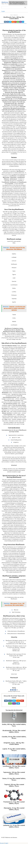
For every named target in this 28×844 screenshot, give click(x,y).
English (3, 11)
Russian (2, 843)
